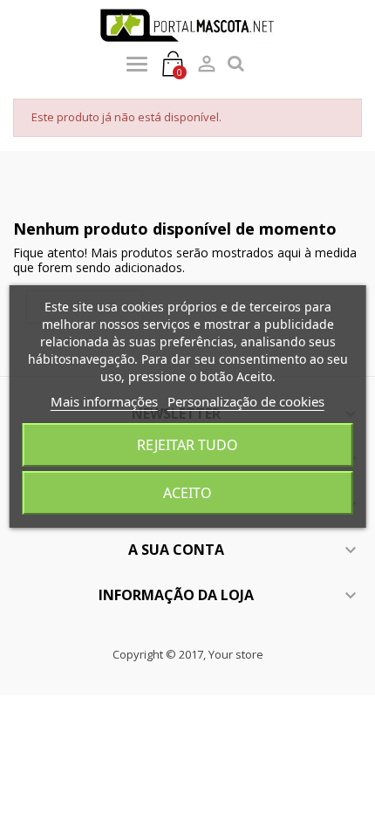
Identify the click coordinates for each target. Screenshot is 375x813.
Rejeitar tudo (187, 444)
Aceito (187, 492)
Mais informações (104, 401)
